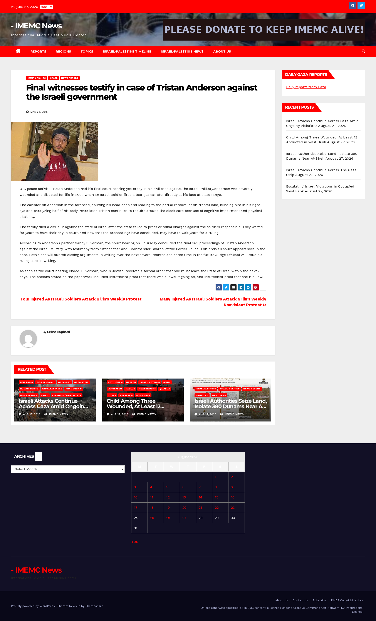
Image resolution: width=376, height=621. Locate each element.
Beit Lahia (26, 382)
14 (200, 497)
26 (168, 518)
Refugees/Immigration (66, 395)
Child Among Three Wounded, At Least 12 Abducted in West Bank (136, 406)
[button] (363, 51)
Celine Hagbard (58, 332)
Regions (63, 51)
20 (184, 507)
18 (152, 507)
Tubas (112, 395)
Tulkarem (126, 395)
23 (233, 507)
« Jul (135, 542)
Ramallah (202, 395)
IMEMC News (58, 414)
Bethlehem (115, 382)
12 (168, 497)
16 (232, 497)
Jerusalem (115, 388)
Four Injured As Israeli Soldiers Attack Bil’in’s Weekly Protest (80, 299)
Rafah (44, 395)
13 (184, 497)
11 (151, 497)
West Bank (143, 395)
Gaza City (64, 382)
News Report (69, 78)
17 (136, 507)
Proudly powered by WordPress (33, 606)
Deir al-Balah (45, 382)
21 (200, 507)
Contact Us (300, 600)
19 (168, 507)
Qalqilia (164, 388)
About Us (222, 51)
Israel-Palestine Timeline (127, 51)
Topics (87, 51)
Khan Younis (74, 388)
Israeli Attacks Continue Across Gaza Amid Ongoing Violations (53, 406)
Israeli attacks (52, 388)
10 (136, 497)
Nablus (130, 388)
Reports (38, 51)
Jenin (166, 382)
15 (216, 497)
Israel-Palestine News (182, 51)
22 (217, 507)
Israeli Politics (230, 388)
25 (152, 518)
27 (184, 518)
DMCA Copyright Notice (347, 600)
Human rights (36, 78)
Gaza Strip (81, 382)
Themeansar (93, 606)
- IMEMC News (36, 25)
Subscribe (319, 600)
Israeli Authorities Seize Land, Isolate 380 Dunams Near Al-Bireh (231, 406)
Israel (53, 78)
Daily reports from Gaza (306, 87)
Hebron (131, 382)
